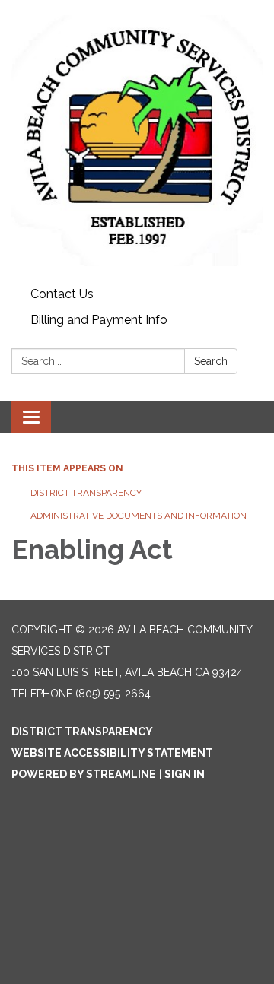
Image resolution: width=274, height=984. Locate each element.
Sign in (184, 774)
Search (211, 361)
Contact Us (62, 294)
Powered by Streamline (83, 774)
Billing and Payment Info (98, 320)
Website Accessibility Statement (112, 753)
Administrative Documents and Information (138, 515)
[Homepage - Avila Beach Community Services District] (137, 140)
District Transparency (86, 492)
